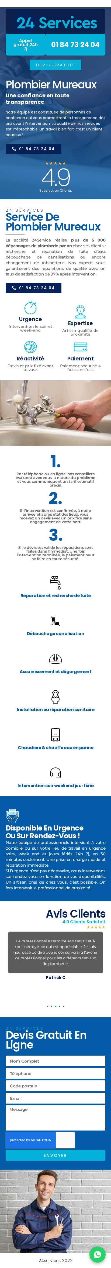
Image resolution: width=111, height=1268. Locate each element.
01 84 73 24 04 (75, 45)
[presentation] (48, 1006)
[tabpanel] (56, 957)
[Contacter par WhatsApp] (97, 1254)
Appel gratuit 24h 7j (25, 44)
